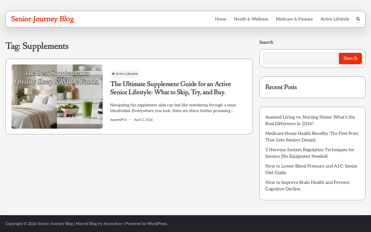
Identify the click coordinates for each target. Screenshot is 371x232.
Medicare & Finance (294, 19)
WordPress (157, 223)
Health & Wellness (251, 19)
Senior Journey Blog (42, 18)
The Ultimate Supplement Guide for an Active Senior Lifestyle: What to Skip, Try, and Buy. (170, 88)
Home (220, 19)
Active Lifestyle (334, 19)
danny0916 (118, 120)
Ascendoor (112, 223)
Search (266, 42)
